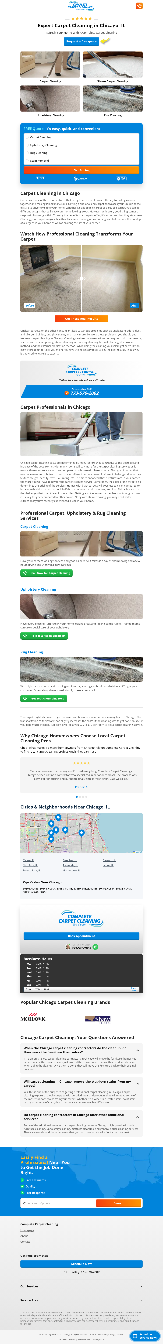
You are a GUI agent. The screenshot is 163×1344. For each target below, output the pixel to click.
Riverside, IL (70, 865)
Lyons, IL (108, 865)
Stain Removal (39, 160)
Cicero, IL (28, 860)
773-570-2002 (84, 393)
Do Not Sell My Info (67, 1339)
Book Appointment (81, 936)
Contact (25, 1241)
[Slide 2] (80, 797)
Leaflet (138, 851)
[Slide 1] (77, 797)
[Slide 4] (86, 797)
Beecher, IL (70, 860)
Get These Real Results (81, 319)
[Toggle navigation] (23, 6)
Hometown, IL (71, 870)
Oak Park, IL (30, 865)
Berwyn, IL (109, 860)
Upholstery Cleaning (43, 145)
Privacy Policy (98, 1339)
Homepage (27, 1230)
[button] (81, 833)
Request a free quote (81, 41)
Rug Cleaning (38, 153)
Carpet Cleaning (40, 137)
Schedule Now (81, 1264)
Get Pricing (81, 170)
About (24, 1236)
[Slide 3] (83, 797)
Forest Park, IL (32, 870)
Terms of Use (84, 1339)
